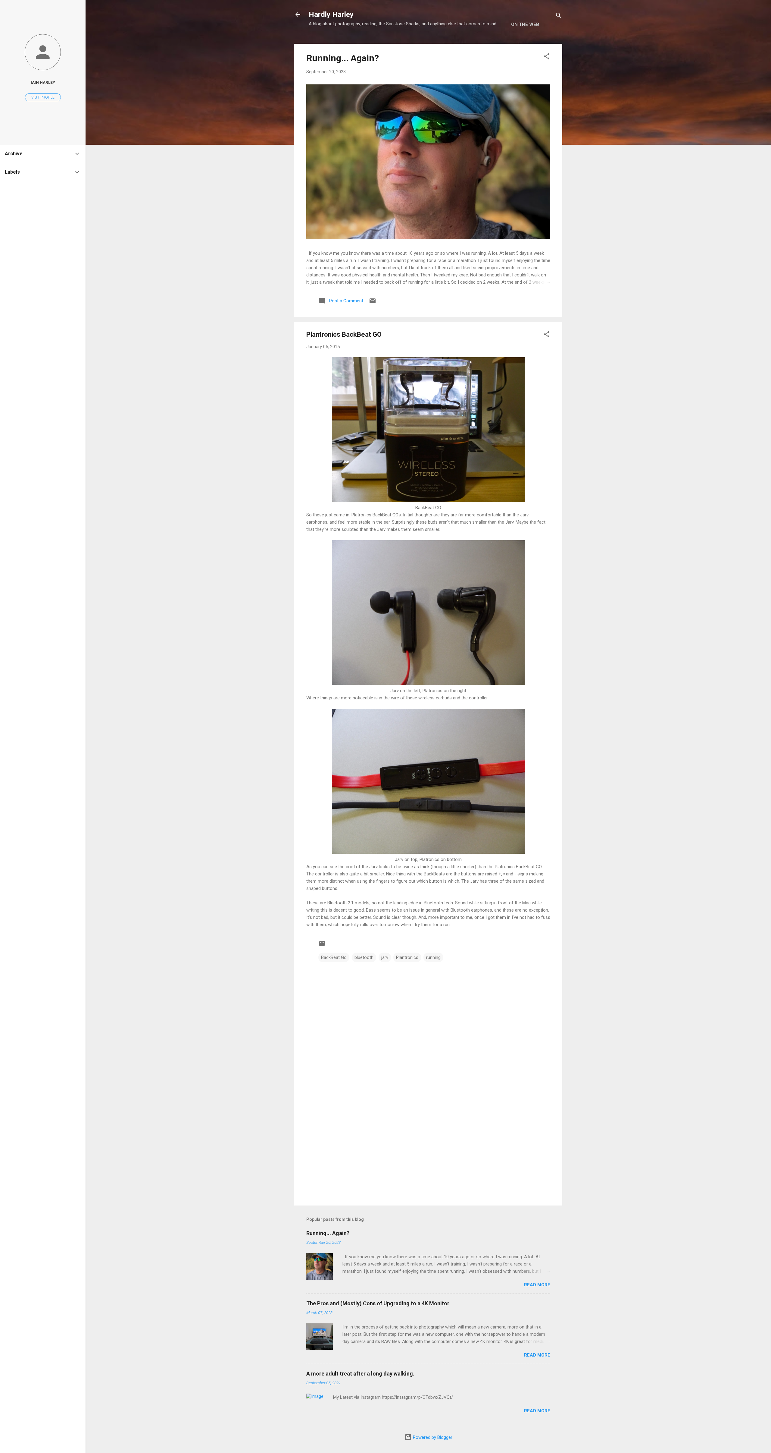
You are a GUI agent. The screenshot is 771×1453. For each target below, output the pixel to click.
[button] (546, 57)
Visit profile (43, 97)
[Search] (558, 16)
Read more (537, 1285)
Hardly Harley (331, 14)
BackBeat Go (334, 957)
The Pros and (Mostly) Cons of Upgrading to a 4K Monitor (377, 1303)
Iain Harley (43, 82)
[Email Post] (372, 303)
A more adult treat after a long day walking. (360, 1373)
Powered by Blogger (432, 1437)
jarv (384, 957)
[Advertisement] (428, 1149)
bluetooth (363, 957)
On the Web (525, 24)
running (433, 957)
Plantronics (407, 957)
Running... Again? (342, 58)
